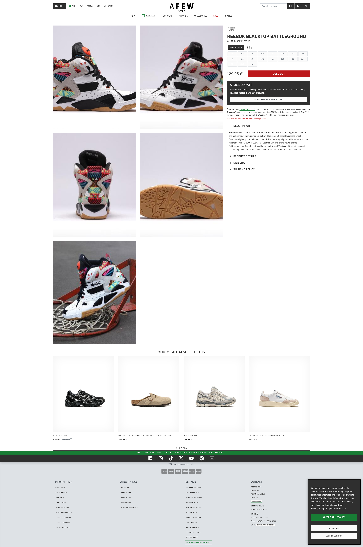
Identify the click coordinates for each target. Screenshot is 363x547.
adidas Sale (60, 502)
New (133, 15)
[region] (334, 512)
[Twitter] (181, 458)
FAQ (73, 6)
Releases (150, 15)
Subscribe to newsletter (268, 99)
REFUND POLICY (192, 512)
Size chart (240, 162)
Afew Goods (126, 497)
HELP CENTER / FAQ (193, 487)
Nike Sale (59, 497)
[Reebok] (231, 29)
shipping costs (247, 109)
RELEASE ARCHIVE (62, 522)
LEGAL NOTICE (191, 522)
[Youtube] (191, 458)
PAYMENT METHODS (194, 497)
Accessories (200, 15)
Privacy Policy (317, 508)
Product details (244, 156)
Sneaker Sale (61, 492)
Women (90, 6)
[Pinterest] (202, 458)
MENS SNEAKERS (62, 507)
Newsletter (126, 502)
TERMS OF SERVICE (193, 517)
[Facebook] (150, 458)
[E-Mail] (212, 458)
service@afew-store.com (265, 525)
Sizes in (235, 47)
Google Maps (256, 501)
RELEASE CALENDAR (63, 517)
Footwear (167, 15)
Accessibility (192, 537)
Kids (98, 6)
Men (81, 6)
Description (241, 125)
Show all (181, 447)
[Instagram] (161, 458)
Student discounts (129, 507)
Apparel (183, 15)
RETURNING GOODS (193, 507)
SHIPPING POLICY (192, 502)
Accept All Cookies (334, 517)
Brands (228, 15)
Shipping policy (244, 169)
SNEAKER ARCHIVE (62, 527)
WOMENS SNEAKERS (63, 512)
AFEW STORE (181, 6)
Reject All (334, 528)
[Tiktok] (171, 458)
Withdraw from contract (198, 542)
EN (60, 6)
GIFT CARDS (108, 6)
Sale (215, 15)
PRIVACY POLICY (192, 527)
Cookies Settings (334, 536)
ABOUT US (125, 487)
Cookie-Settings (193, 532)
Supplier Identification (336, 508)
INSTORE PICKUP (192, 492)
